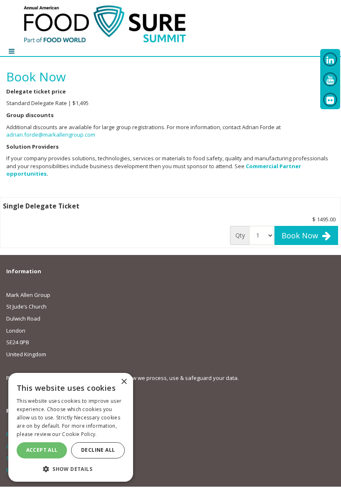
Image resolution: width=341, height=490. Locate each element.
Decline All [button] (98, 449)
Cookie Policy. (79, 434)
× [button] (124, 382)
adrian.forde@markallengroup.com (50, 134)
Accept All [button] (42, 449)
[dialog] (70, 427)
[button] (71, 468)
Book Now (302, 235)
